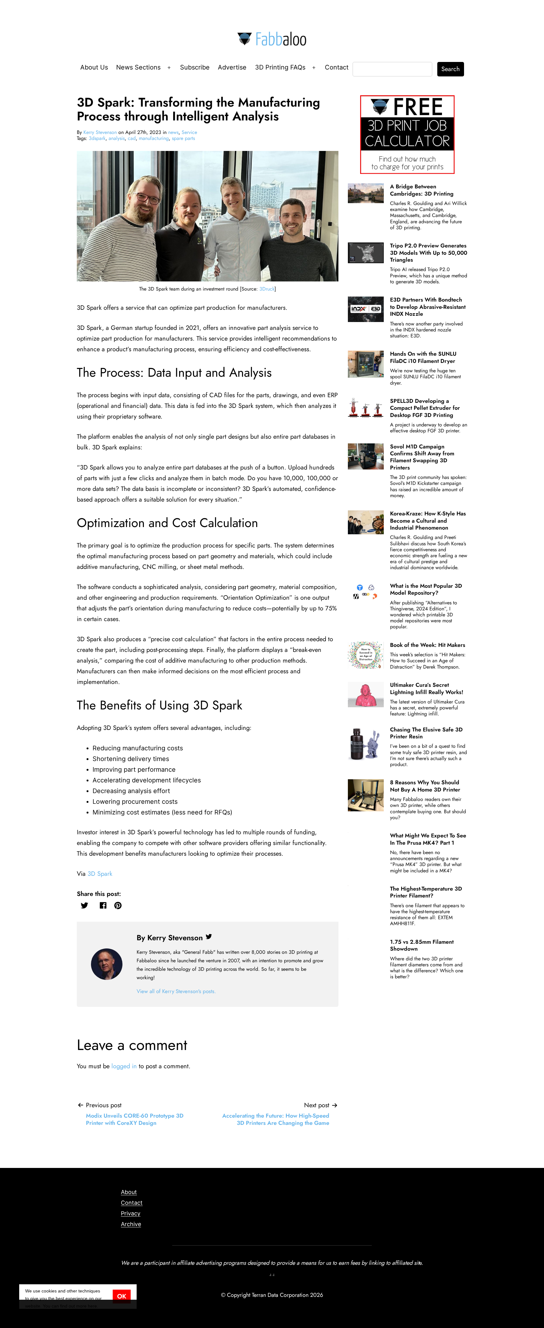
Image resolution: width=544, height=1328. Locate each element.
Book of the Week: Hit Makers (427, 645)
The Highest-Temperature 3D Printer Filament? (426, 892)
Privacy (130, 1213)
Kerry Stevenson (100, 132)
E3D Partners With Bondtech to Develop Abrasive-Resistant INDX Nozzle (428, 307)
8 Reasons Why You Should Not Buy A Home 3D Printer (425, 785)
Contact (336, 67)
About (129, 1192)
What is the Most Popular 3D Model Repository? (426, 589)
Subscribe (195, 67)
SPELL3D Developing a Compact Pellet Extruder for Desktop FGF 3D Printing (425, 408)
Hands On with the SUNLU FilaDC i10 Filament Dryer (423, 357)
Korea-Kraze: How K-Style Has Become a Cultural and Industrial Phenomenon (428, 520)
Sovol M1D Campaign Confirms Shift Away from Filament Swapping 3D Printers (422, 457)
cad (132, 138)
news (173, 132)
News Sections (138, 67)
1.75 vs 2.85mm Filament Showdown (422, 945)
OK (121, 1296)
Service (189, 132)
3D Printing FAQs (280, 67)
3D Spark (100, 873)
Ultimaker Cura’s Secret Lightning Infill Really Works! (426, 688)
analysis (117, 138)
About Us (94, 67)
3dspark (97, 138)
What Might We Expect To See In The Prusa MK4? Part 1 (428, 839)
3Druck (267, 288)
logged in (124, 1066)
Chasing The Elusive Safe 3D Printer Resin (426, 733)
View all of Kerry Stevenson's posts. (176, 991)
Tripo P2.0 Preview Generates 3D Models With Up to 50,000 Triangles (428, 253)
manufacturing (154, 138)
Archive (131, 1224)
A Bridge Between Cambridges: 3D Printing (422, 189)
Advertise (232, 67)
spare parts (183, 138)
